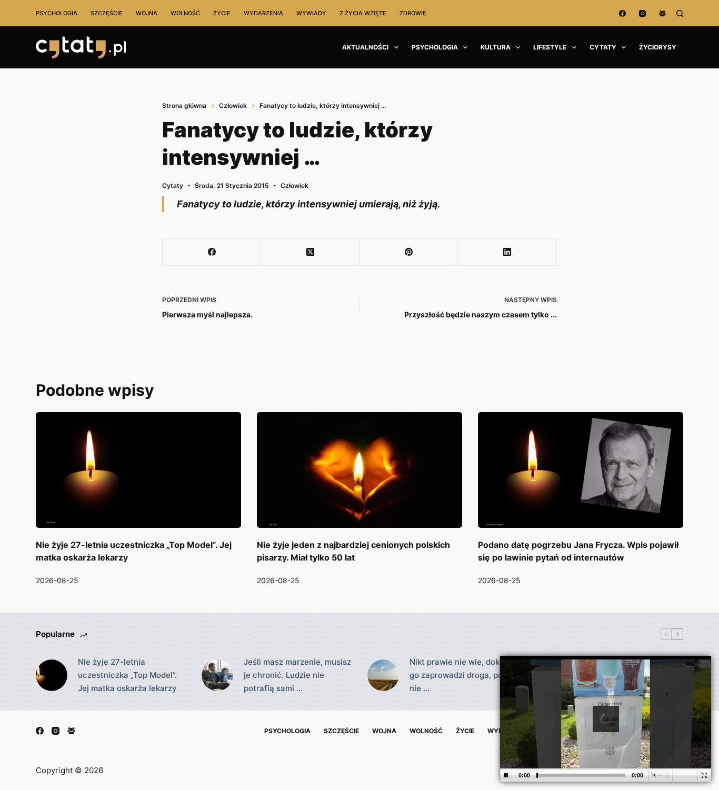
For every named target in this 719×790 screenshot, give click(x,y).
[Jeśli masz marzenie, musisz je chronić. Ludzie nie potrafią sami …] (217, 675)
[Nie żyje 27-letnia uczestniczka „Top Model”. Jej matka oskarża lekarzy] (138, 469)
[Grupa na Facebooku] (662, 13)
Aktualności (365, 47)
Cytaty (603, 47)
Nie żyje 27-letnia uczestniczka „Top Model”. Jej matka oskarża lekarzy (127, 675)
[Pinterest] (409, 252)
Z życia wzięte (362, 13)
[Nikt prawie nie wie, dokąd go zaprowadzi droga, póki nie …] (383, 675)
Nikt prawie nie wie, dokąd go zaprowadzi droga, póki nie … (459, 675)
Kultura (496, 47)
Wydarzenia (263, 13)
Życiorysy (657, 47)
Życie (222, 13)
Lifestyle (549, 47)
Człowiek (294, 185)
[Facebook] (622, 13)
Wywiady (311, 13)
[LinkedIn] (507, 252)
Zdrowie (413, 13)
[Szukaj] (679, 13)
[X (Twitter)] (310, 252)
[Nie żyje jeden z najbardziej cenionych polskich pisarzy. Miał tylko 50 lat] (359, 469)
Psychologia (56, 13)
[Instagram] (642, 13)
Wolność (185, 13)
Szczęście (107, 13)
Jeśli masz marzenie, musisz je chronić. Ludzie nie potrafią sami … (297, 675)
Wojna (146, 13)
